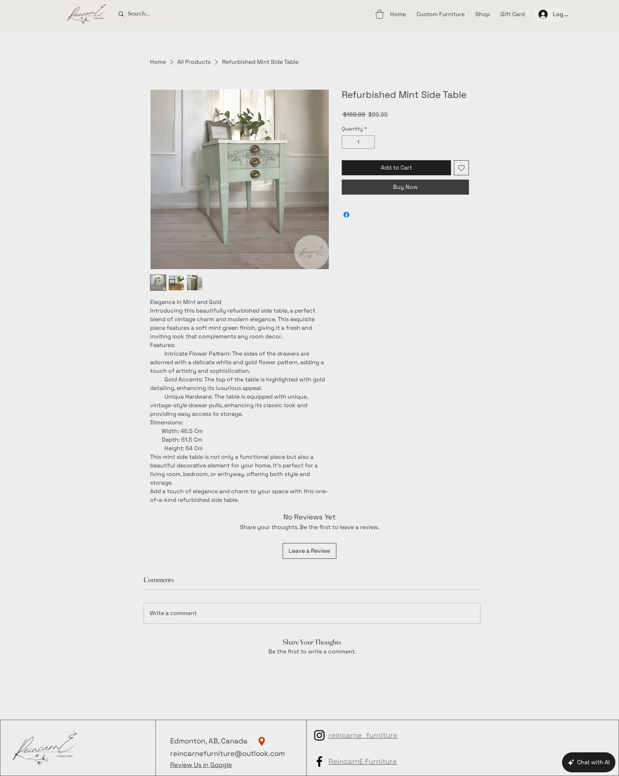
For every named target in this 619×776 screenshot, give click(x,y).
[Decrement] (347, 142)
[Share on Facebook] (346, 214)
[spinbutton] (358, 142)
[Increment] (369, 142)
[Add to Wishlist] (461, 167)
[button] (379, 14)
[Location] (261, 741)
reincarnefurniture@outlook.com (227, 753)
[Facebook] (319, 761)
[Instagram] (319, 735)
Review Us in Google (201, 765)
